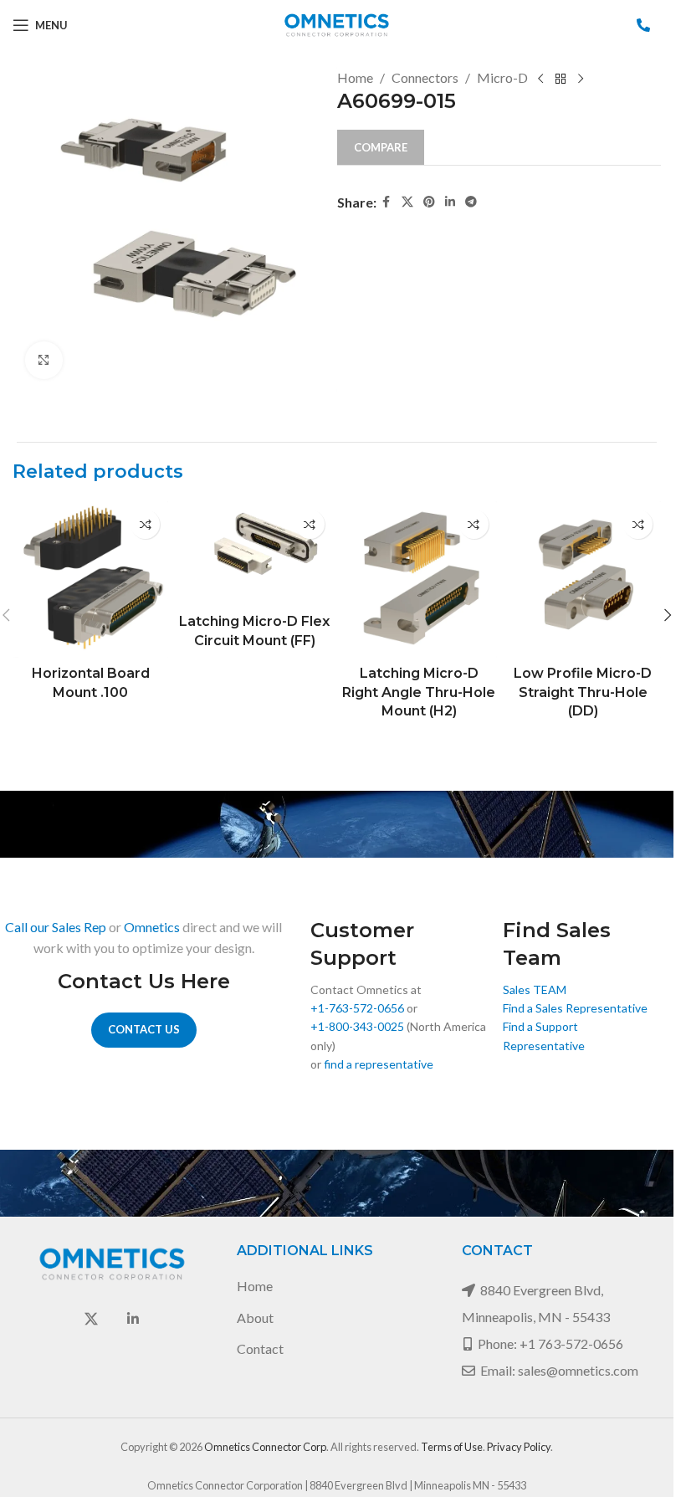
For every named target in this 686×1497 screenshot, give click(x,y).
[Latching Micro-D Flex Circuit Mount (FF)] (254, 553)
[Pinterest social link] (429, 202)
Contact (260, 1348)
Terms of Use (452, 1446)
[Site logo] (337, 23)
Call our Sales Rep (55, 927)
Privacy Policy (518, 1446)
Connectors (425, 77)
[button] (667, 615)
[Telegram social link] (471, 202)
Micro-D (502, 77)
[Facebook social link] (386, 202)
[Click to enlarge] (44, 360)
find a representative (378, 1064)
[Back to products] (560, 79)
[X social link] (407, 202)
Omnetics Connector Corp (265, 1446)
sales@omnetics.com (578, 1370)
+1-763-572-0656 (357, 1008)
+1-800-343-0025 (357, 1026)
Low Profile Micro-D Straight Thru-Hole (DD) (583, 692)
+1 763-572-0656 (571, 1343)
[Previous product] (540, 79)
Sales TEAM (534, 989)
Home (355, 77)
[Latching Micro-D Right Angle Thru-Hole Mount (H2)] (419, 579)
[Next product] (581, 79)
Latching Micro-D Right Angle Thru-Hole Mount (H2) (418, 692)
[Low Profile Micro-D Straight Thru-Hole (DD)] (583, 579)
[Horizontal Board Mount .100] (90, 579)
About (255, 1317)
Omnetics (152, 927)
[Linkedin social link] (450, 202)
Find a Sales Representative (575, 1008)
